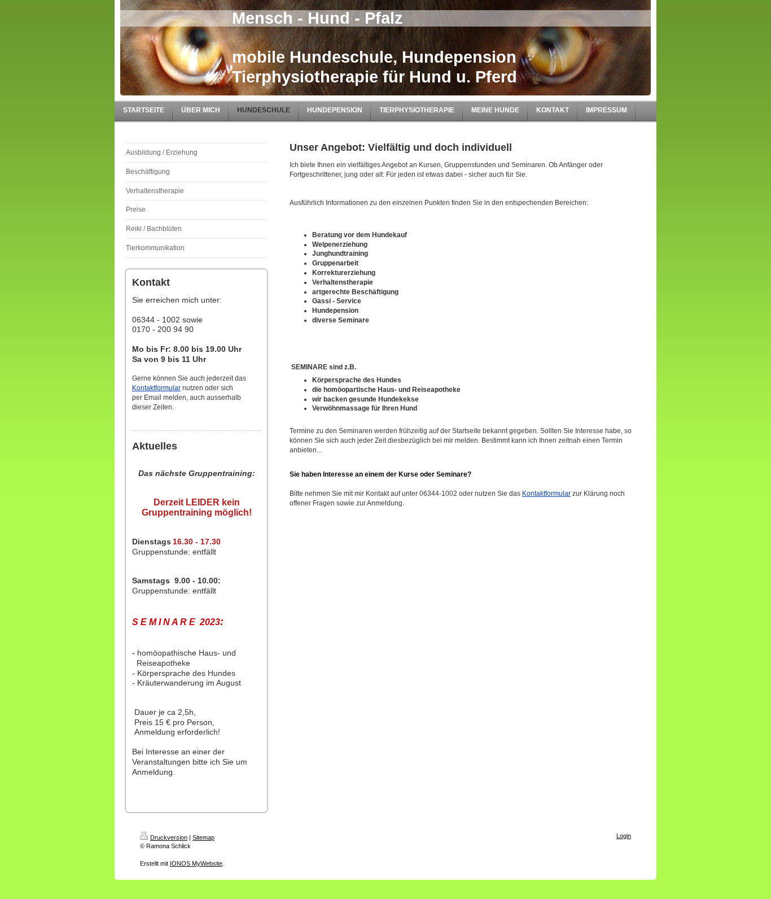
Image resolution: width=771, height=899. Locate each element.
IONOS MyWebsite (196, 863)
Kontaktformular (156, 388)
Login (623, 835)
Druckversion (168, 837)
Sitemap (203, 837)
